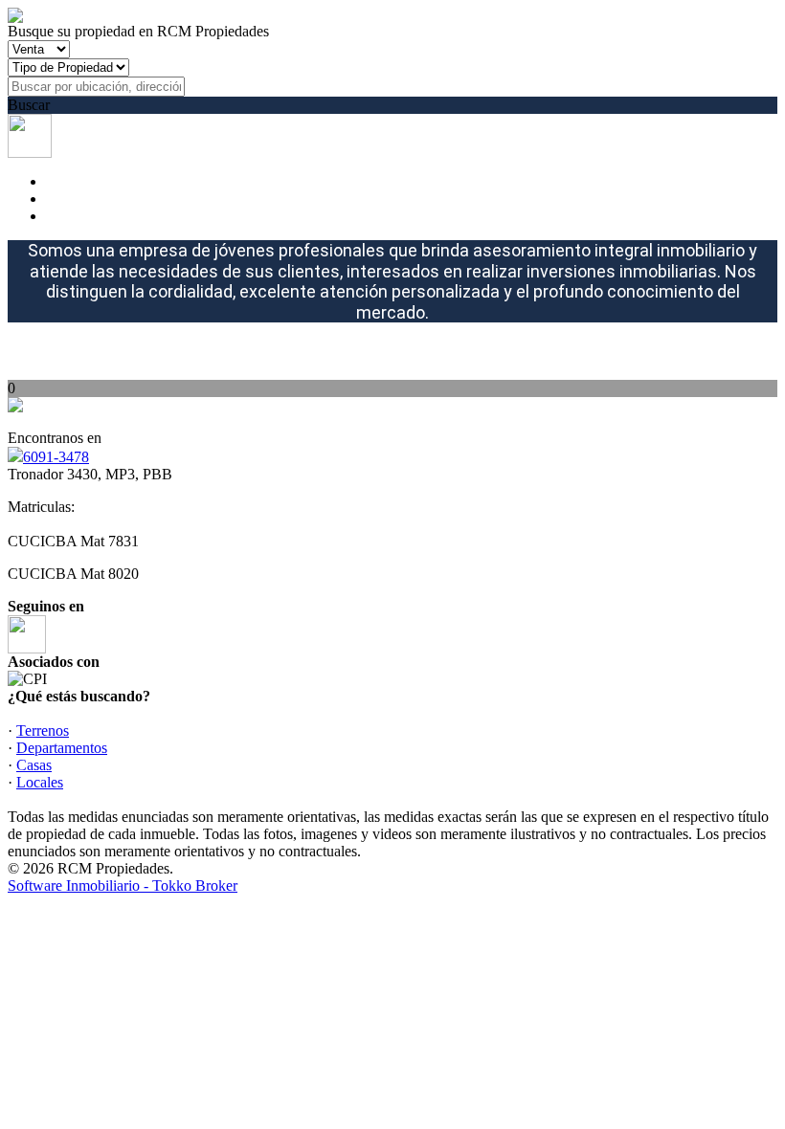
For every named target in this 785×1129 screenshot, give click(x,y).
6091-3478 (56, 457)
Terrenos (42, 730)
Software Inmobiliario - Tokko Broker (122, 885)
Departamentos (61, 748)
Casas (34, 765)
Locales (39, 782)
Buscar (29, 105)
